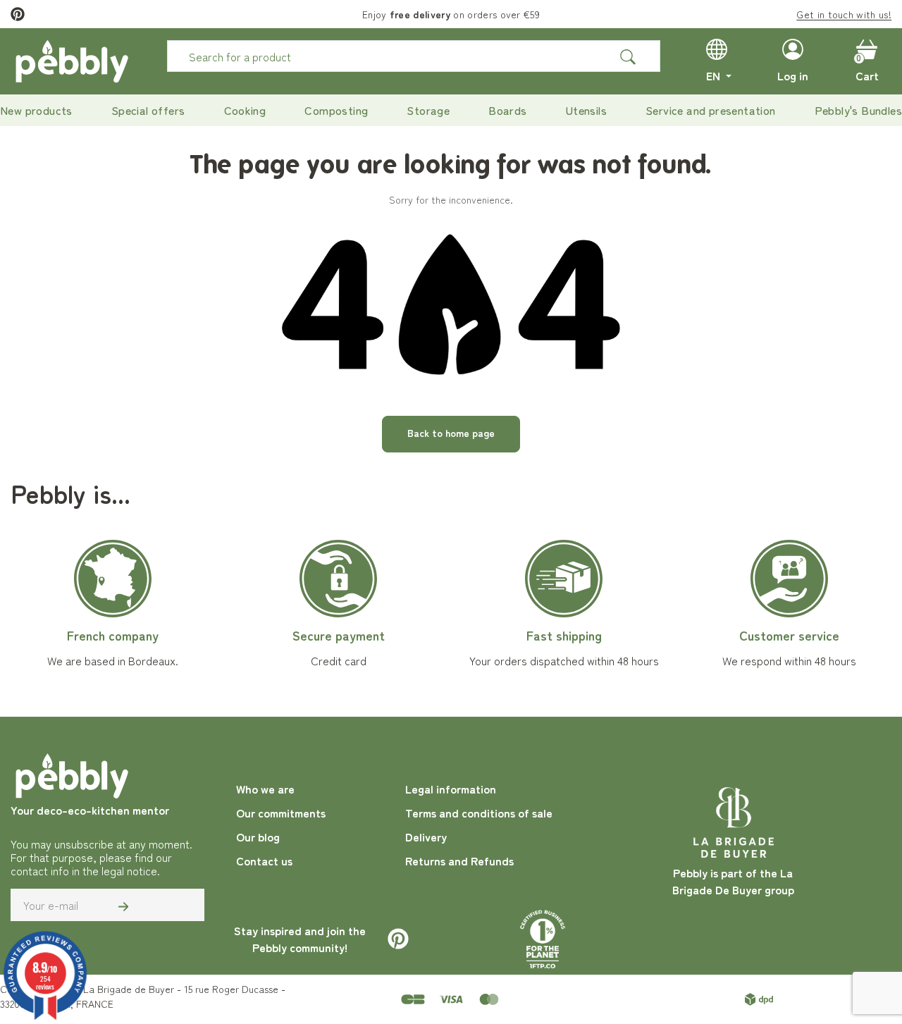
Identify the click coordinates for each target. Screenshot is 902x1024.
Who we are (265, 788)
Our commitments (281, 812)
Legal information (450, 788)
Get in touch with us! (843, 14)
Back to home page (451, 433)
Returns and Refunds (459, 860)
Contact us (264, 860)
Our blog (258, 836)
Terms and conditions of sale (478, 812)
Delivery (426, 836)
